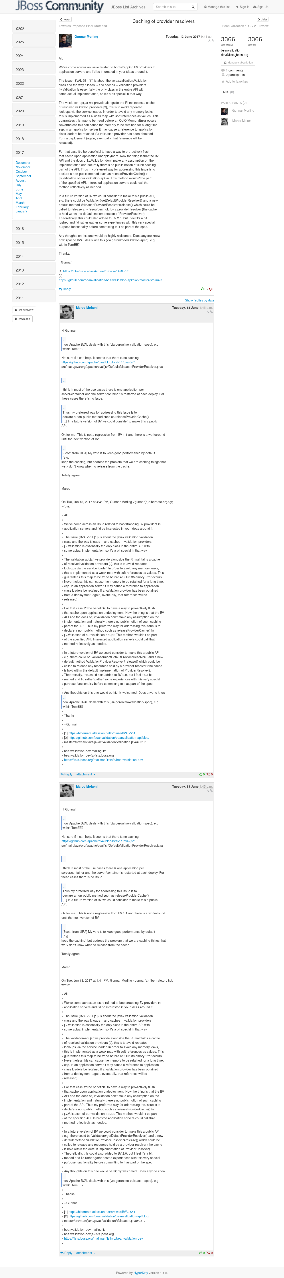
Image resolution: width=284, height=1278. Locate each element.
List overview (25, 310)
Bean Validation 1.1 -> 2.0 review (245, 26)
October (21, 171)
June (19, 189)
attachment (84, 774)
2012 (20, 283)
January (21, 211)
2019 (20, 124)
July (18, 184)
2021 (20, 97)
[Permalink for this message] (213, 41)
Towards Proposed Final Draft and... (84, 26)
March (20, 202)
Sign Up (262, 6)
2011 (20, 297)
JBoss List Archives (128, 7)
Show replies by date (199, 300)
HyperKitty (141, 1272)
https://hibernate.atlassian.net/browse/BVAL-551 (96, 271)
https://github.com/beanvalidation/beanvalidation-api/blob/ (109, 737)
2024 (20, 55)
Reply (66, 289)
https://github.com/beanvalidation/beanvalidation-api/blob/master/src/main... (112, 280)
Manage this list (218, 6)
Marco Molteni (87, 307)
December (23, 162)
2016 (20, 228)
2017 (20, 152)
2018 (20, 138)
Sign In (244, 6)
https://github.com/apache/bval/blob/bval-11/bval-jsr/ (98, 362)
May (19, 193)
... (64, 339)
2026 (20, 28)
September (23, 176)
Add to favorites (237, 81)
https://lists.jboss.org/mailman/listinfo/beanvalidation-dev (103, 759)
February (22, 207)
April (19, 198)
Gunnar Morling (86, 36)
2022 (20, 83)
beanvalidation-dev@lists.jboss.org (234, 52)
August (21, 180)
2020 (20, 110)
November (23, 167)
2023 (20, 69)
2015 (20, 242)
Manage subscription (240, 62)
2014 (20, 256)
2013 (20, 270)
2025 (20, 41)
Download (23, 319)
